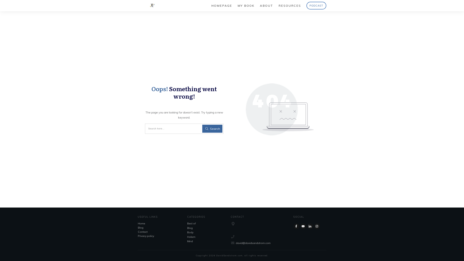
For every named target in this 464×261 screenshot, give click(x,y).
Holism (191, 237)
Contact (143, 231)
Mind (190, 241)
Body (190, 232)
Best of (191, 223)
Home (141, 223)
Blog (140, 227)
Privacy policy (146, 236)
